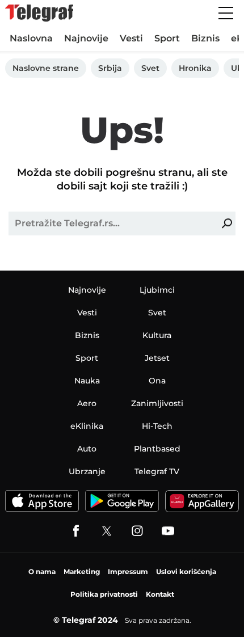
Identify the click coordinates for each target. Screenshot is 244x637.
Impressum (128, 571)
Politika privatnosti (104, 594)
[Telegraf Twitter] (106, 531)
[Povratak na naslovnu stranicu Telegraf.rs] (39, 13)
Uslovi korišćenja (186, 571)
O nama (42, 571)
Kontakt (160, 594)
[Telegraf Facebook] (76, 531)
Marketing (82, 571)
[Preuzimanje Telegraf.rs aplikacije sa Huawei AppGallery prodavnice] (202, 501)
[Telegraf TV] (168, 531)
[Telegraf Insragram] (137, 531)
